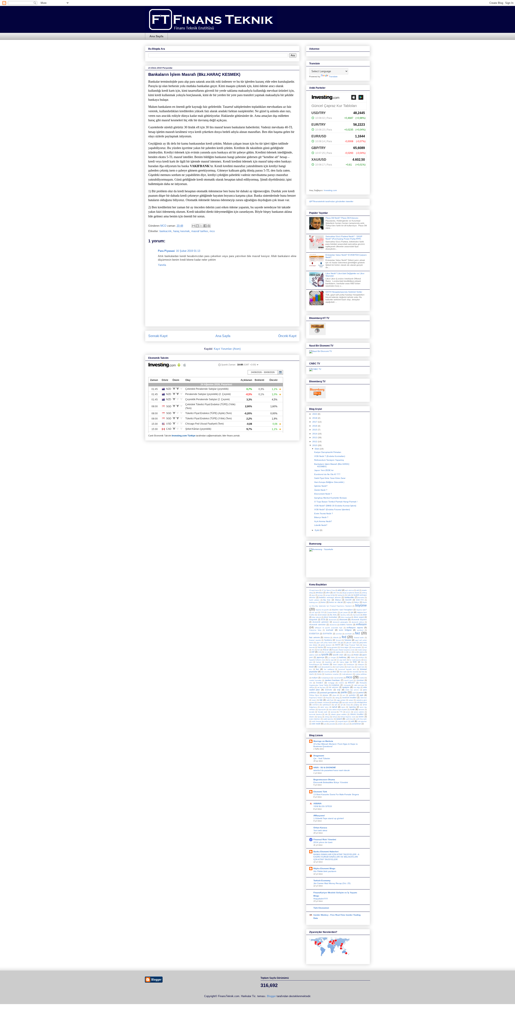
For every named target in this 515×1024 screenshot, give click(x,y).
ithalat (356, 655)
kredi (311, 667)
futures (348, 640)
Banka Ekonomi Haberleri (326, 851)
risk (320, 700)
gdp (342, 643)
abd (339, 590)
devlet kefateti (322, 615)
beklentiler (349, 597)
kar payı (331, 660)
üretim (361, 717)
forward (338, 640)
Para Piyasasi (166, 250)
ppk (361, 695)
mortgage (331, 683)
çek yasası (343, 612)
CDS (322, 612)
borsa (323, 602)
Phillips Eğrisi (314, 695)
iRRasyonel (319, 815)
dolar (365, 615)
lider (362, 672)
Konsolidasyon (314, 664)
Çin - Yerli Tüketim (321, 758)
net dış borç (321, 687)
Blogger (271, 996)
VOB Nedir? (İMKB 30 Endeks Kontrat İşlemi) (335, 506)
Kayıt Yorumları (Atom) (227, 348)
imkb (319, 652)
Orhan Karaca (320, 828)
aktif (357, 590)
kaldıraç (342, 657)
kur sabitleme (329, 669)
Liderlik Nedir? (320, 525)
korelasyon (350, 664)
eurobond (360, 630)
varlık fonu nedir (361, 719)
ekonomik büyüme (359, 620)
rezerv (314, 700)
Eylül (317, 530)
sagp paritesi (341, 700)
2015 (315, 430)
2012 (315, 441)
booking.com (313, 602)
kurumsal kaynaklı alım (347, 669)
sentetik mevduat (323, 702)
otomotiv (328, 690)
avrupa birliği (329, 595)
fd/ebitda (327, 637)
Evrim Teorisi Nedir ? (323, 513)
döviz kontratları (330, 617)
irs (345, 652)
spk (336, 705)
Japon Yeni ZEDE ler (324, 470)
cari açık (314, 612)
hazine (320, 647)
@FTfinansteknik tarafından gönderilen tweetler (331, 201)
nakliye (311, 687)
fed (344, 637)
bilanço (338, 600)
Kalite (353, 657)
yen (325, 724)
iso (355, 652)
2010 (315, 445)
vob (352, 721)
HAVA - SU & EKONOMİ (324, 767)
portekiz (352, 695)
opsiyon (345, 687)
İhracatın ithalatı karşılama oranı (343, 650)
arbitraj (364, 593)
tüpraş (319, 717)
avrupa (320, 595)
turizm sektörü (359, 712)
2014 (315, 434)
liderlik (311, 674)
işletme (361, 652)
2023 (315, 414)
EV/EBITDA (314, 634)
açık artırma (349, 590)
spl (342, 705)
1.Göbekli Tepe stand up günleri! (328, 818)
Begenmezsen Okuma (324, 779)
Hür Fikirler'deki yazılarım (324, 871)
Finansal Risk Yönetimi (324, 839)
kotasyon (361, 664)
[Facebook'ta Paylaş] (205, 226)
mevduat (360, 680)
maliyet (315, 678)
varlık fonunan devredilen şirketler (323, 721)
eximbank (348, 634)
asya (313, 595)
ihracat (326, 650)
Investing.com (330, 190)
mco (212, 231)
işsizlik (325, 654)
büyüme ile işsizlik (322, 610)
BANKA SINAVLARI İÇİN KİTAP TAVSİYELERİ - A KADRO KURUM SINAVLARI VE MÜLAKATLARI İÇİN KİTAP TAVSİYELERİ (336, 857)
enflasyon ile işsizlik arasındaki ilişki (328, 628)
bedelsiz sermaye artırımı (330, 597)
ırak (365, 647)
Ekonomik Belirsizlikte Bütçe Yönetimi (330, 782)
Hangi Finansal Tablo (351, 645)
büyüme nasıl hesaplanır (342, 610)
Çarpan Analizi (332, 612)
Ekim (317, 449)
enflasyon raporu (355, 627)
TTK (340, 712)
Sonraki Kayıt (157, 336)
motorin (341, 683)
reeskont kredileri (349, 698)
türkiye (335, 717)
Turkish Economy (322, 880)
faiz (357, 633)
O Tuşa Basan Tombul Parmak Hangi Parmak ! (335, 502)
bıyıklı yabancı (314, 600)
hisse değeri (344, 647)
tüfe (326, 714)
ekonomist (333, 625)
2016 (315, 426)
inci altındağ (328, 652)
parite (344, 692)
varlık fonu (349, 719)
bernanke (361, 597)
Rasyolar (329, 698)
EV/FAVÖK (327, 634)
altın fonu (336, 593)
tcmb (352, 709)
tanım (343, 707)
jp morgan (332, 657)
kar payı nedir (341, 660)
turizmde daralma (315, 714)
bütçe (356, 602)
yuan (347, 724)
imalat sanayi (362, 650)
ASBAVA (317, 803)
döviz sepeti (359, 617)
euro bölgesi (345, 630)
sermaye (335, 702)
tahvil (334, 707)
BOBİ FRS (360, 600)
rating (337, 698)
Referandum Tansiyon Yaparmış (329, 460)
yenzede (332, 724)
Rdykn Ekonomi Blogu (324, 868)
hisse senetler (356, 647)
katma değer (344, 662)
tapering (352, 707)
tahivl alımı (324, 707)
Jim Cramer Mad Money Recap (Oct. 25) (331, 883)
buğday (348, 602)
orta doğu (356, 687)
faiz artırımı (314, 637)
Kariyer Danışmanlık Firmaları (327, 452)
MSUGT (351, 683)
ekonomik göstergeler (340, 622)
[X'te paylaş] (201, 226)
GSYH (337, 645)
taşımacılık (322, 709)
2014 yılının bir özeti (322, 842)
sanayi (351, 700)
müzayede (347, 685)
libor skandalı (353, 672)
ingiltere (338, 652)
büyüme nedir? (361, 610)
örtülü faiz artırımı (352, 690)
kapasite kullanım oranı (317, 660)
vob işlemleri (362, 721)
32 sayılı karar (314, 590)
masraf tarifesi (199, 231)
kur (317, 669)
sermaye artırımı (348, 702)
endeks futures (346, 625)
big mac (327, 600)
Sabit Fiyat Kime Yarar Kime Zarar (329, 478)
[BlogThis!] (197, 226)
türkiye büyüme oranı (347, 717)
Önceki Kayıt (287, 336)
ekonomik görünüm (320, 622)
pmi (344, 695)
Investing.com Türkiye (183, 435)
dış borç (333, 615)
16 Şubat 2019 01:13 (188, 250)
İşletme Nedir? (321, 486)
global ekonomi (326, 645)
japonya (320, 657)
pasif (354, 693)
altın (328, 593)
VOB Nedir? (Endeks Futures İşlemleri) (332, 509)
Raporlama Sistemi (316, 698)
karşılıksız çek (330, 662)
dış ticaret (356, 615)
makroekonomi (347, 674)
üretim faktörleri (314, 719)
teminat (333, 712)
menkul (361, 678)
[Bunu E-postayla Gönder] (194, 226)
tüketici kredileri (357, 714)
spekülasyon (326, 705)
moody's (319, 683)
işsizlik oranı (338, 655)
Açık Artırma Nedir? (323, 521)
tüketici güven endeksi (339, 714)
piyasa (325, 695)
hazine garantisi (332, 647)
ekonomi (343, 619)
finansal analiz (359, 637)
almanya (319, 593)
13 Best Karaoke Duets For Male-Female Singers (336, 794)
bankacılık (166, 231)
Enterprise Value (315, 630)
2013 (315, 437)
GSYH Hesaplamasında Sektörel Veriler (343, 292)
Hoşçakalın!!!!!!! (320, 899)
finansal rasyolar (315, 640)
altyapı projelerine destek (350, 593)
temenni (361, 709)
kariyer (318, 662)
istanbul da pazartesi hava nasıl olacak (331, 770)
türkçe (327, 717)
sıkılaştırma (362, 702)
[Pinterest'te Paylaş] (209, 226)
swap (348, 705)
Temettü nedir (322, 712)
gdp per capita (351, 643)
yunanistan (356, 724)
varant (339, 719)
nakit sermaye (359, 685)
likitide (319, 674)
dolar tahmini (316, 617)
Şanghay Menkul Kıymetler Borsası (330, 498)
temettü (311, 712)
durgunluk (313, 620)
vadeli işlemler (328, 719)
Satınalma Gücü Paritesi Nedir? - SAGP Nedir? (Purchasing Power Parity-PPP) (343, 237)
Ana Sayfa (156, 36)
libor (334, 672)
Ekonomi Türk (320, 792)
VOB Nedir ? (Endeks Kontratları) (329, 456)
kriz (310, 669)
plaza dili (336, 695)
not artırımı (333, 687)
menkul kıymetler (315, 680)
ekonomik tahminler (317, 625)
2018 (315, 418)
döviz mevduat (346, 617)
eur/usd (329, 630)
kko (362, 662)
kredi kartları (339, 667)
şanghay (356, 705)
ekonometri (332, 620)
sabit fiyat (330, 700)
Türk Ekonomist (321, 908)
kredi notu (350, 667)
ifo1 (313, 650)
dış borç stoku (345, 615)
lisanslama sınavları (332, 674)
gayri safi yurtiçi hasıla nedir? (326, 643)
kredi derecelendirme (325, 667)
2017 (315, 422)
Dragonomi (318, 756)
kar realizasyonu (355, 660)
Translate (333, 76)
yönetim (340, 724)
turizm (348, 712)
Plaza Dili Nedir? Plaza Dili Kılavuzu (341, 218)
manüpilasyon (326, 678)
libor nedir (343, 672)
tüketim (311, 717)
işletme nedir (313, 655)
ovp (338, 690)
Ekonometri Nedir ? (323, 494)
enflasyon (361, 624)
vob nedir (316, 724)
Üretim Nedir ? (320, 490)
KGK (355, 662)
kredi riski (360, 667)
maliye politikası (361, 674)
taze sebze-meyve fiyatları (338, 709)
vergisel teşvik (343, 721)
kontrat (326, 664)
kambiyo (361, 657)
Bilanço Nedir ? (321, 517)
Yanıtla (162, 264)
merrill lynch (348, 680)
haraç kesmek (181, 231)
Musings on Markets (323, 741)
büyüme (361, 605)
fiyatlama (328, 640)
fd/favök (335, 637)
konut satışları (338, 664)
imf (313, 652)
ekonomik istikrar (358, 622)
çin (352, 612)
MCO (163, 225)
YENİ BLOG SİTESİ (322, 806)
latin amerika (325, 672)
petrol (361, 692)
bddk (349, 595)
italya (349, 655)
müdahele (335, 685)
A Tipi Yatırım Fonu (328, 590)
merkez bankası (332, 680)
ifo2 (318, 650)
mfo (310, 683)
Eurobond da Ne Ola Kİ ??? (327, 474)
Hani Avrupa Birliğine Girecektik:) (329, 482)
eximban (339, 634)
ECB (323, 620)
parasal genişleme (328, 692)
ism (350, 652)
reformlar (363, 698)
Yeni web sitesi (320, 830)
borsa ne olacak (336, 602)
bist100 (348, 600)
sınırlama (315, 705)
